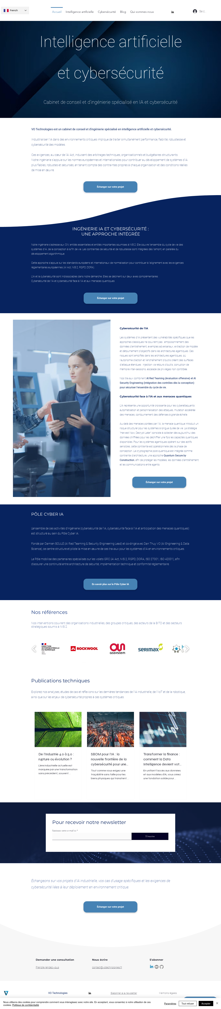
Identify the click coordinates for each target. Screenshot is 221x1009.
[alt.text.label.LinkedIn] (172, 12)
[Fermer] (217, 1003)
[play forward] (187, 648)
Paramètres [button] (170, 1003)
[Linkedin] (152, 967)
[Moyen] (157, 967)
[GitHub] (162, 967)
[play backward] (34, 648)
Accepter (205, 1003)
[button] (51, 648)
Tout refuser (188, 1003)
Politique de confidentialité (25, 1005)
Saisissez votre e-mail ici (64, 830)
